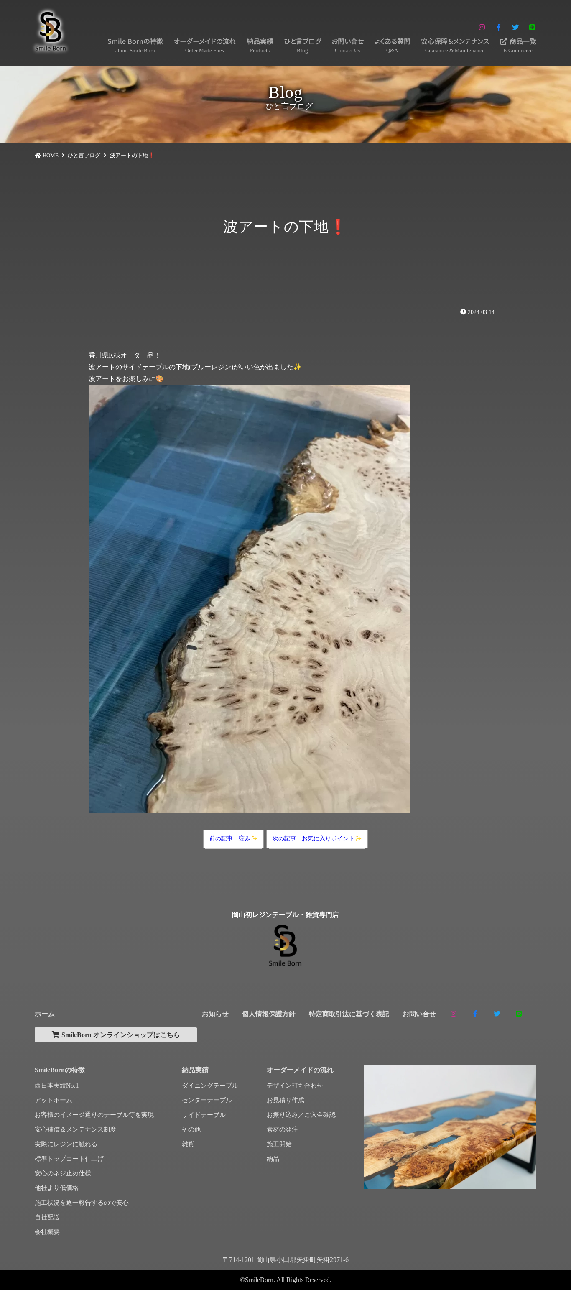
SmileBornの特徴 (60, 1069)
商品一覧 (519, 45)
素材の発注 (282, 1129)
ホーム (45, 1013)
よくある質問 (392, 45)
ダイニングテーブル (210, 1085)
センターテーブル (207, 1100)
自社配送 (47, 1217)
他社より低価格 (57, 1188)
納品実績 (260, 45)
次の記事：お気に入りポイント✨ (317, 838)
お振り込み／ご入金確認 (301, 1114)
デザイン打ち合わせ (295, 1085)
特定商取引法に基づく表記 (349, 1013)
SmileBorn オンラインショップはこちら (120, 1034)
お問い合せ (347, 45)
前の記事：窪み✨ (233, 838)
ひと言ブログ (302, 45)
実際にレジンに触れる (66, 1144)
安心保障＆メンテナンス (455, 45)
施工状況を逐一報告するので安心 (82, 1202)
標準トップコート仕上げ (69, 1158)
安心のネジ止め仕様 (63, 1173)
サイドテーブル (204, 1114)
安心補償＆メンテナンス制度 (75, 1129)
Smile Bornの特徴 (135, 45)
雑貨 (188, 1144)
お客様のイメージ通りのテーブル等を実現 (94, 1114)
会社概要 (47, 1232)
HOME (51, 155)
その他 (191, 1129)
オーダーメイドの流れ (204, 45)
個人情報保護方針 (269, 1013)
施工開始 (279, 1144)
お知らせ (215, 1013)
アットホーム (53, 1100)
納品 (273, 1158)
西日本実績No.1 (57, 1085)
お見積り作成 (285, 1100)
